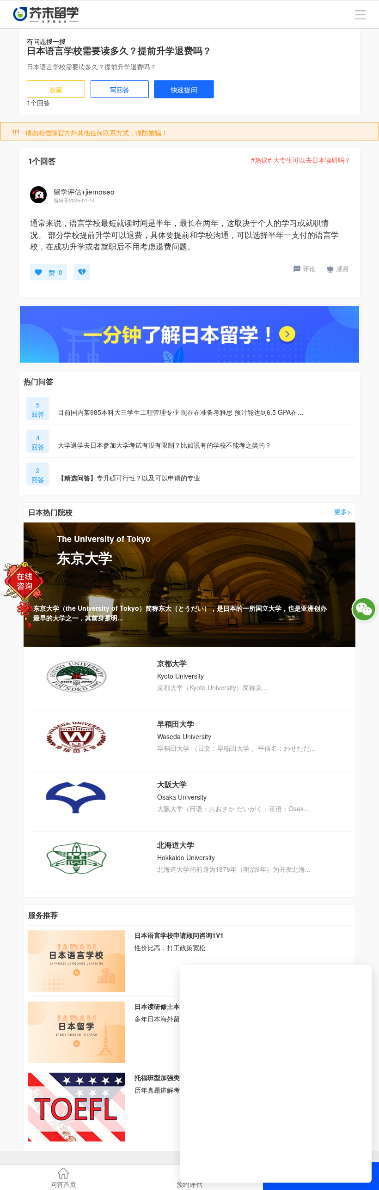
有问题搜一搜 (46, 41)
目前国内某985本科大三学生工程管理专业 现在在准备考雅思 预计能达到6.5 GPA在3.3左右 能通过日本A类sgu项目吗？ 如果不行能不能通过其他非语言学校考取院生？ (182, 412)
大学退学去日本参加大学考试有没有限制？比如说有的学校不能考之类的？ (164, 444)
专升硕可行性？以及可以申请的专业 (129, 477)
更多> (342, 511)
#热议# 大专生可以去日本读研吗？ (301, 159)
